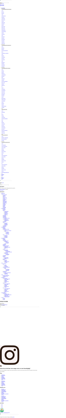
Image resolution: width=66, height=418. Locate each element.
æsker (5, 231)
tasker (2, 274)
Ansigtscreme (3, 18)
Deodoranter (3, 23)
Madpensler (3, 76)
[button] (2, 371)
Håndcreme (3, 17)
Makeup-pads (3, 27)
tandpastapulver (6, 219)
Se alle (2, 10)
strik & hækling (3, 292)
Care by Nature (5, 197)
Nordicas (4, 203)
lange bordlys (6, 266)
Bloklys (2, 114)
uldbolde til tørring (7, 261)
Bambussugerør (3, 98)
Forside (1, 189)
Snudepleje (3, 150)
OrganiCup (4, 204)
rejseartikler (4, 255)
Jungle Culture (5, 201)
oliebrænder (6, 273)
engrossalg (3, 174)
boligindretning (3, 375)
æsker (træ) (7, 270)
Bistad (4, 196)
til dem (4, 299)
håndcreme (6, 212)
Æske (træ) (3, 58)
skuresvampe (6, 252)
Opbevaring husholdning (5, 81)
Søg (0, 2)
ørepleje (5, 282)
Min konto (2, 4)
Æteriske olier (3, 22)
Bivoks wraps (3, 82)
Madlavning (3, 73)
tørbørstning (4, 225)
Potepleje (3, 167)
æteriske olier (6, 214)
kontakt (2, 178)
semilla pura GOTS (7, 296)
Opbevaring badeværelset (5, 50)
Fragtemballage (3, 390)
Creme (2, 14)
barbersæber (6, 235)
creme (4, 210)
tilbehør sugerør (6, 258)
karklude (4, 239)
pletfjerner (6, 260)
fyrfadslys (6, 265)
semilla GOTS (6, 295)
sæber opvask (6, 253)
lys (3, 264)
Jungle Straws (4, 202)
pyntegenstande (5, 271)
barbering (4, 228)
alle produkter (3, 193)
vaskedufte (6, 262)
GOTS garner (4, 293)
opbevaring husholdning (6, 245)
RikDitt (4, 206)
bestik (5, 243)
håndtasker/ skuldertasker (6, 275)
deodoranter (4, 215)
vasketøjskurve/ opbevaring (8, 230)
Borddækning (3, 112)
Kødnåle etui (3, 85)
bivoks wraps (6, 246)
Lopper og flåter (3, 147)
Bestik (2, 77)
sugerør (4, 256)
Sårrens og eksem (4, 160)
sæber (3, 222)
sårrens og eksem (7, 281)
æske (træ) (7, 233)
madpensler (6, 241)
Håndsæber (3, 63)
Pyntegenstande (3, 127)
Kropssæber (3, 40)
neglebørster (4, 216)
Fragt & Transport (4, 389)
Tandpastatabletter (4, 31)
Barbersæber (3, 36)
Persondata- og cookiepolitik (5, 400)
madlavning (4, 240)
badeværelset (3, 374)
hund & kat (3, 277)
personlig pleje (3, 208)
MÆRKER (3, 189)
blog (2, 173)
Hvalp (2, 154)
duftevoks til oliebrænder (8, 272)
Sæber (2, 35)
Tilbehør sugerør (4, 99)
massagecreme (6, 213)
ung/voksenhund (5, 278)
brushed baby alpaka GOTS (8, 294)
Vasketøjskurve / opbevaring (5, 53)
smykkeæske (7, 232)
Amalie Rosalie (5, 194)
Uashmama (4, 207)
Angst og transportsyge (4, 146)
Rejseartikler (3, 94)
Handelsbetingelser (4, 391)
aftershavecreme (6, 211)
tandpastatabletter (7, 220)
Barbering (3, 13)
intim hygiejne (4, 217)
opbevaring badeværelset (6, 229)
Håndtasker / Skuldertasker (5, 137)
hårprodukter (6, 224)
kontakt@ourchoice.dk (4, 304)
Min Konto (3, 393)
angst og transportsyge (7, 283)
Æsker (2, 54)
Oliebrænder (3, 131)
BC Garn (4, 195)
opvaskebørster (6, 250)
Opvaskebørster (3, 90)
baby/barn (4, 209)
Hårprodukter (3, 39)
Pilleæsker (3, 122)
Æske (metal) (3, 59)
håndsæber (6, 223)
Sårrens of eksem (4, 151)
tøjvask (4, 259)
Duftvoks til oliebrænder (4, 130)
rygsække (4, 276)
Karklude (3, 72)
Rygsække (3, 140)
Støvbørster (3, 95)
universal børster (8, 251)
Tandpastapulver (4, 30)
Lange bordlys (3, 117)
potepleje (6, 280)
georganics (4, 199)
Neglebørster (3, 78)
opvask (4, 249)
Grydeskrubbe (3, 89)
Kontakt (2, 392)
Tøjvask (2, 102)
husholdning (3, 377)
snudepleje (6, 285)
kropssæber (6, 237)
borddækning (4, 263)
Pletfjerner (3, 103)
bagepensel (7, 242)
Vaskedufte (3, 107)
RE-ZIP (4, 205)
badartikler (4, 227)
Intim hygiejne (3, 26)
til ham (4, 298)
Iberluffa (4, 200)
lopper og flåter (6, 279)
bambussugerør (6, 257)
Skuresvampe (3, 91)
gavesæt (2, 297)
